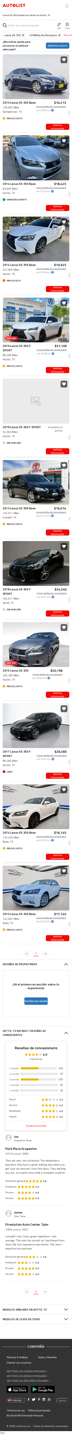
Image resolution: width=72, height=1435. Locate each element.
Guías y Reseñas (47, 1357)
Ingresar (62, 1400)
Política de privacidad (39, 1410)
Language (16, 1400)
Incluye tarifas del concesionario (51, 106)
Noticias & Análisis (17, 1357)
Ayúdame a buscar (57, 45)
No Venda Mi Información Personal (25, 1415)
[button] (59, 25)
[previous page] (27, 954)
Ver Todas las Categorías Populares (28, 1380)
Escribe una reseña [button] (36, 1001)
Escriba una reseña (36, 1126)
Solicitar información (57, 127)
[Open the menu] (66, 5)
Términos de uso (16, 1410)
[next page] (45, 954)
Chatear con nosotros (19, 1363)
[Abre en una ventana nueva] (17, 1389)
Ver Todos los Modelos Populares (27, 1376)
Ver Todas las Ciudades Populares (27, 1371)
